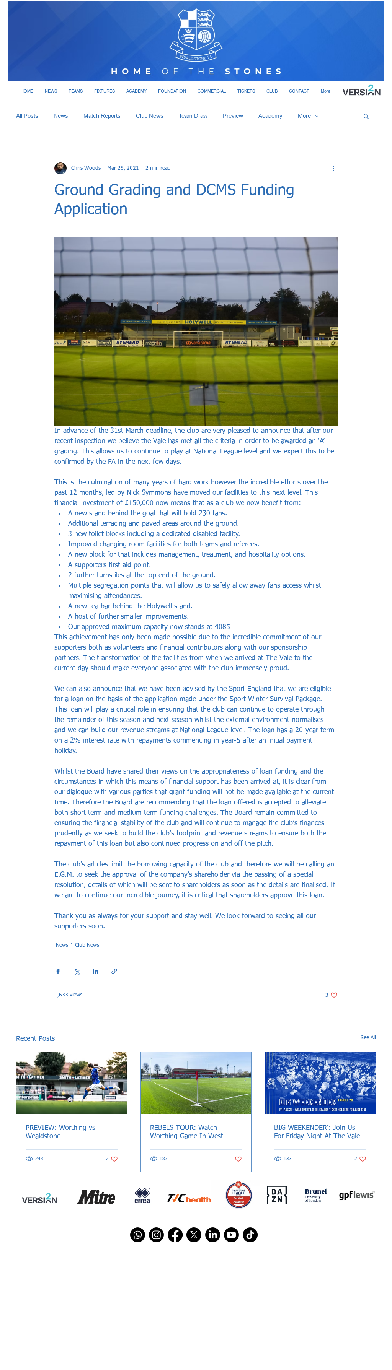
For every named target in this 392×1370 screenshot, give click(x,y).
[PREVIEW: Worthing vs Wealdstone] (71, 1083)
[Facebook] (175, 1234)
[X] (193, 1234)
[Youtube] (231, 1234)
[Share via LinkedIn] (95, 971)
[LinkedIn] (212, 1234)
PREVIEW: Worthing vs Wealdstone (60, 1132)
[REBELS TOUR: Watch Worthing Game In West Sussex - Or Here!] (196, 1083)
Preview (233, 115)
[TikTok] (250, 1234)
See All (368, 1037)
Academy (270, 115)
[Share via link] (114, 971)
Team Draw (193, 115)
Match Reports (102, 115)
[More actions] (333, 168)
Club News (149, 115)
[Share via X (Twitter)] (76, 971)
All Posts (27, 115)
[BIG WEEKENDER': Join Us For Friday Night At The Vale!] (320, 1083)
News (61, 115)
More (304, 115)
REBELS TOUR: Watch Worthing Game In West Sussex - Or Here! (186, 1133)
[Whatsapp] (137, 1234)
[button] (51, 91)
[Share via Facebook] (58, 971)
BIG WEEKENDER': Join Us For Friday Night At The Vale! (318, 1132)
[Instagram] (156, 1234)
